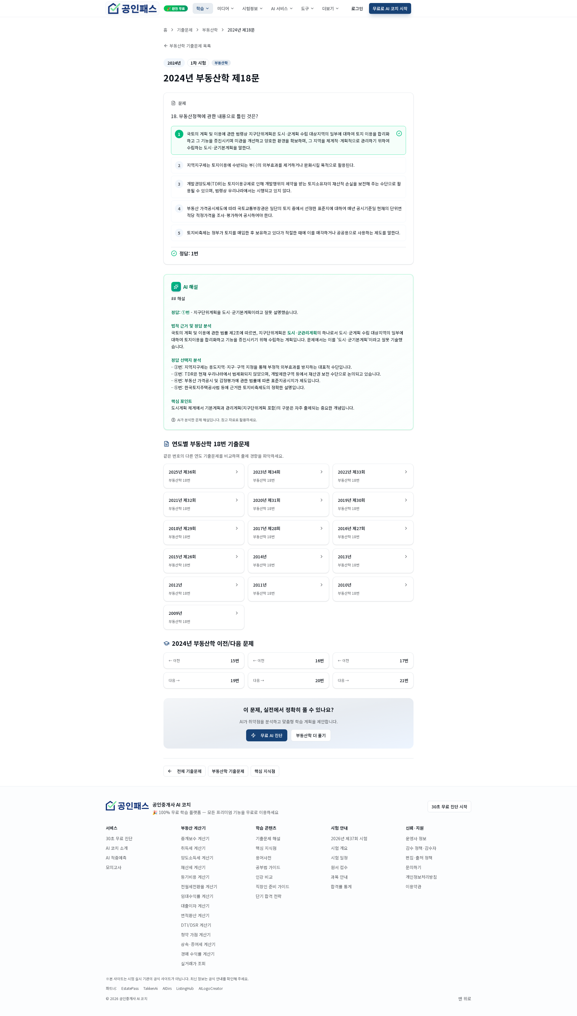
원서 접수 (339, 867)
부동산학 (210, 30)
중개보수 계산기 (195, 838)
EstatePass (130, 988)
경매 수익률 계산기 (198, 954)
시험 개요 (339, 848)
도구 (305, 8)
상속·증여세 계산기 (198, 944)
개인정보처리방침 (421, 877)
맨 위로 (464, 999)
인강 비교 (264, 877)
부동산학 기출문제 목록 (190, 46)
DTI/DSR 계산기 (196, 925)
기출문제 (185, 30)
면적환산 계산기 (195, 915)
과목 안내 (339, 877)
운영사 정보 (416, 838)
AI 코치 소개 (117, 848)
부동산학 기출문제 (228, 771)
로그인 (357, 8)
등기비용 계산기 (195, 877)
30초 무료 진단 (119, 838)
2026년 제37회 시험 (349, 838)
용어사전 (263, 858)
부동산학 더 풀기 (311, 735)
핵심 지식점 (265, 771)
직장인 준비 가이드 (272, 886)
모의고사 (113, 867)
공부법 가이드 (268, 867)
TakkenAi (150, 988)
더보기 (328, 8)
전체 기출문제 (189, 771)
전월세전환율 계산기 (199, 886)
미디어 (223, 8)
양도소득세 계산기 (197, 858)
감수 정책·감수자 (421, 848)
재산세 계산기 (193, 867)
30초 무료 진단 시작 (449, 807)
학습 (200, 8)
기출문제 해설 (268, 838)
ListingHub (185, 988)
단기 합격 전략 (269, 896)
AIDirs (167, 988)
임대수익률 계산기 (197, 896)
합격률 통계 (341, 886)
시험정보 (250, 8)
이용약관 (413, 886)
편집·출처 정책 (419, 858)
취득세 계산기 (193, 848)
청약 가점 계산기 (196, 935)
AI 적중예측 (116, 858)
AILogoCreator (211, 988)
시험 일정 (339, 858)
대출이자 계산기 (195, 906)
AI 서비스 (279, 8)
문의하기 (413, 867)
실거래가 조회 (193, 963)
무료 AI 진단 (271, 735)
